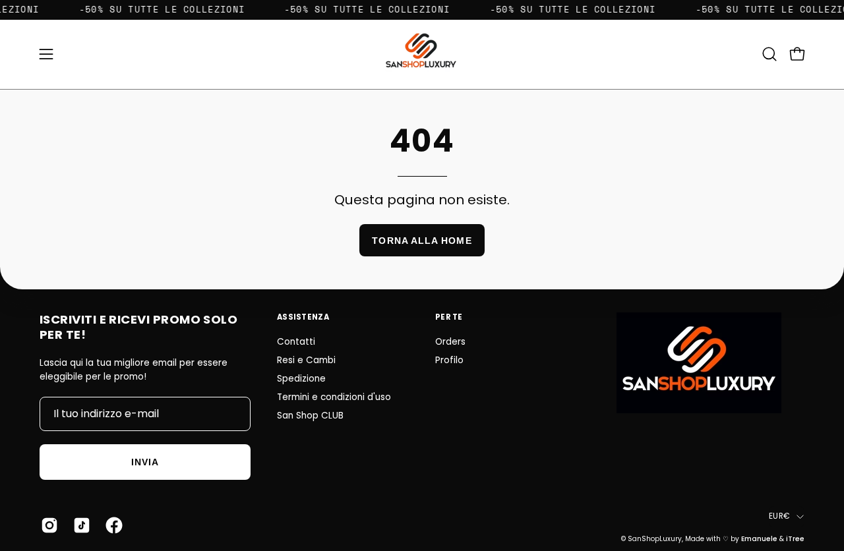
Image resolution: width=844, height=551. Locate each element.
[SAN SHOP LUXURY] (422, 54)
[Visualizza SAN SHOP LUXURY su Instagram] (47, 525)
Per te (449, 317)
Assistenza (303, 317)
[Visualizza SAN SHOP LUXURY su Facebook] (111, 525)
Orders (450, 341)
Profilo (449, 360)
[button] (769, 54)
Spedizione (301, 378)
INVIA (145, 462)
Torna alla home (421, 240)
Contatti (296, 341)
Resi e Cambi (306, 360)
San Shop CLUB (310, 415)
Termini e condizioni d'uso (334, 397)
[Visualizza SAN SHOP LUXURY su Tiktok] (79, 525)
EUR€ (779, 516)
